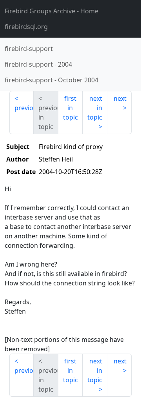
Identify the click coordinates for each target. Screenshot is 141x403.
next (120, 98)
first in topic (70, 108)
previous (24, 107)
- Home (51, 11)
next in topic (94, 108)
